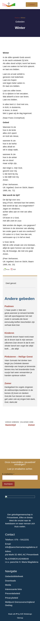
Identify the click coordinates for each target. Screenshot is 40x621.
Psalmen (9, 306)
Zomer (8, 383)
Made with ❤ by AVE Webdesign (20, 614)
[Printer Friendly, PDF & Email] (10, 269)
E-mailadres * (8, 474)
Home (17, 18)
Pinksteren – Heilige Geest (19, 356)
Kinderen (9, 333)
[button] (21, 4)
